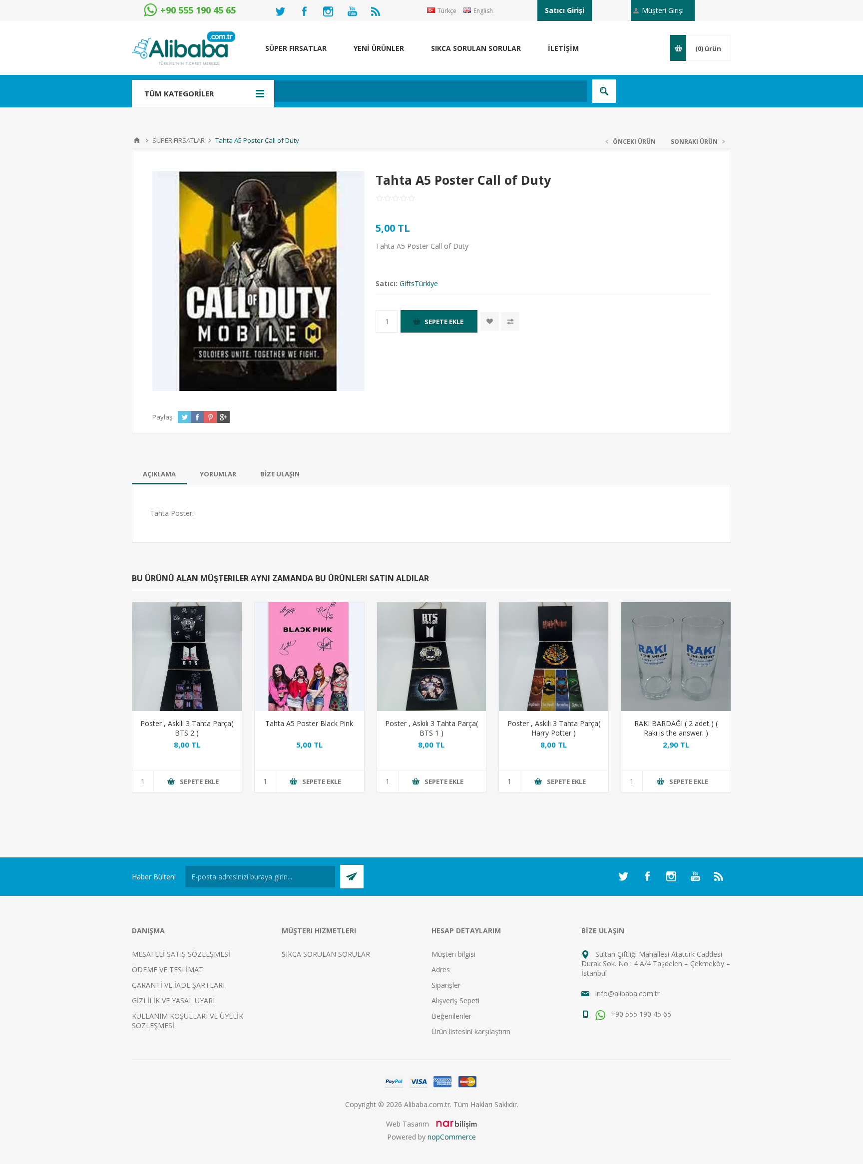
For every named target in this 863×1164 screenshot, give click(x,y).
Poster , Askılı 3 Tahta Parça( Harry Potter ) (553, 728)
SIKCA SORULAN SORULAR (326, 954)
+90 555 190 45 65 (640, 1014)
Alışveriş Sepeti (455, 1000)
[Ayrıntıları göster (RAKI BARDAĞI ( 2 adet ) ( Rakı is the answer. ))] (676, 657)
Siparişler (446, 985)
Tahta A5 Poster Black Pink (309, 723)
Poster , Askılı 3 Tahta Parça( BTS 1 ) (431, 728)
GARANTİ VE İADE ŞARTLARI (178, 985)
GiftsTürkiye (419, 283)
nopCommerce (452, 1137)
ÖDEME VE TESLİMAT (167, 969)
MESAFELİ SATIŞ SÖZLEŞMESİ (181, 954)
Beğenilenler (451, 1016)
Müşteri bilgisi (453, 954)
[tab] (159, 473)
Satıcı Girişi (564, 10)
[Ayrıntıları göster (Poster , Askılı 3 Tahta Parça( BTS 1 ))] (431, 657)
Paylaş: (163, 416)
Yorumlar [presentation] (218, 473)
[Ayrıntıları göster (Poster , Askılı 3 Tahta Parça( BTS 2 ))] (187, 657)
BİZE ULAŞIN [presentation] (280, 473)
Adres (441, 969)
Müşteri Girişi (663, 10)
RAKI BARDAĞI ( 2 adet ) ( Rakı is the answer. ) (676, 728)
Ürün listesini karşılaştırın (471, 1031)
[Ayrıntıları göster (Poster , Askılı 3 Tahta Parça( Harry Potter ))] (553, 657)
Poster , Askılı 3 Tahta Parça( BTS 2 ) (186, 728)
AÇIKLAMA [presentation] (159, 473)
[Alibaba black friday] (309, 657)
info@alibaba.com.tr (627, 993)
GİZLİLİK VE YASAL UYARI (173, 1000)
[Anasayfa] (137, 140)
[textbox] (378, 91)
